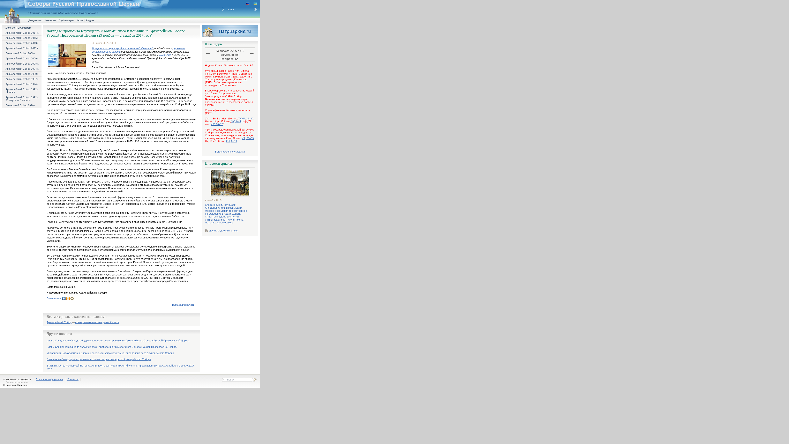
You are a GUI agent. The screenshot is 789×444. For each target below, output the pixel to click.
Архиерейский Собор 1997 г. (22, 79)
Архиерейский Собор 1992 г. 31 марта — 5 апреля (22, 99)
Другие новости (59, 334)
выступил (165, 55)
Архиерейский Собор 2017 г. (22, 32)
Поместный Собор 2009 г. (21, 53)
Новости (50, 20)
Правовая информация (49, 379)
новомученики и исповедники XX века (97, 322)
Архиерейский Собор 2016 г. (22, 38)
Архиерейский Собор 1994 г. (22, 84)
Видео (90, 20)
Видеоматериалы (218, 163)
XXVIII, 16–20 (245, 118)
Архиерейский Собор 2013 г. (22, 43)
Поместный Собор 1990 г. (21, 105)
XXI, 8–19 (231, 141)
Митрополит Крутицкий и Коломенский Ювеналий (122, 48)
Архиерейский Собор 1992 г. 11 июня (22, 91)
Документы (35, 20)
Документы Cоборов (18, 27)
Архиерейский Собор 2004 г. (22, 68)
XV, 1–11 (236, 121)
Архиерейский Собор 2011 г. (22, 48)
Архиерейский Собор (59, 322)
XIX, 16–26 (217, 124)
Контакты (72, 379)
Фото (80, 20)
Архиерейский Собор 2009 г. (22, 58)
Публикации (66, 20)
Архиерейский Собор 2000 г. (22, 74)
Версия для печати (183, 304)
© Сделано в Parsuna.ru (15, 385)
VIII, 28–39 (248, 138)
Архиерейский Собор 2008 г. (22, 63)
